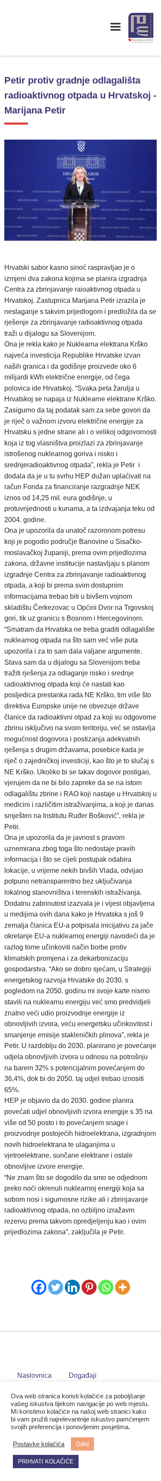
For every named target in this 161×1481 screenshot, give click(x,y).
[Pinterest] (89, 1287)
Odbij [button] (82, 1444)
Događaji (83, 1375)
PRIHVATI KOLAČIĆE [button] (45, 1461)
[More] (122, 1287)
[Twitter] (55, 1287)
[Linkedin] (72, 1287)
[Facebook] (38, 1287)
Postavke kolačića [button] (38, 1444)
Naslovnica (34, 1375)
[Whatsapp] (105, 1287)
